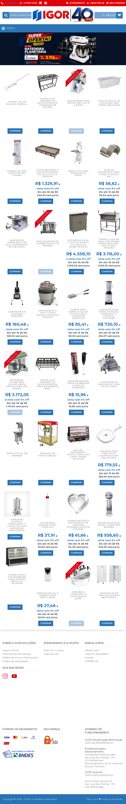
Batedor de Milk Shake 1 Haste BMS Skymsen (109, 524)
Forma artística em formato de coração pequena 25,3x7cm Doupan (78, 524)
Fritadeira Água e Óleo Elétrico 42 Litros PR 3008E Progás (78, 243)
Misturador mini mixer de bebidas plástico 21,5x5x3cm (78, 384)
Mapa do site (51, 653)
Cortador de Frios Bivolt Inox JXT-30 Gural (109, 384)
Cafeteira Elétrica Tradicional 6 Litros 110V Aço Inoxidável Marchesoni (17, 524)
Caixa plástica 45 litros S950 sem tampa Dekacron (109, 103)
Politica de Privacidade (15, 661)
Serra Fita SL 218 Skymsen (17, 454)
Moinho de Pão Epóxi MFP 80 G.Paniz (17, 173)
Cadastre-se (91, 660)
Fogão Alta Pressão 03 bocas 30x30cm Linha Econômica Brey (48, 384)
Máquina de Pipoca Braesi (48, 454)
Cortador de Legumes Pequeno (17, 314)
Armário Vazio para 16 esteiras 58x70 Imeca (109, 595)
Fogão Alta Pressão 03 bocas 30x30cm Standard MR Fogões (48, 103)
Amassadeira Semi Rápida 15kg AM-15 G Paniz (78, 103)
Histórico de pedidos (97, 653)
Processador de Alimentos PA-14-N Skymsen (47, 243)
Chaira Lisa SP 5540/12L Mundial (17, 102)
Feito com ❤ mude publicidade (104, 799)
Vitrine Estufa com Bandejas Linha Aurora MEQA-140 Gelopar (17, 579)
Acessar (89, 657)
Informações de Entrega (16, 653)
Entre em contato (54, 650)
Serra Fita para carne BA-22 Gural (78, 173)
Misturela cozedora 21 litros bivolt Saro (78, 595)
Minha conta (92, 650)
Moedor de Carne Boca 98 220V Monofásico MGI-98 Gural (17, 243)
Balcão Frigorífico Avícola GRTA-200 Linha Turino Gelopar (78, 454)
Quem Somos (10, 650)
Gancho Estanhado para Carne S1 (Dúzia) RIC (109, 173)
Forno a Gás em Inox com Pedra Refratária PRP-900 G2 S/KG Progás (109, 243)
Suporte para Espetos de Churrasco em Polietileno (109, 454)
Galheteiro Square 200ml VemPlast (48, 524)
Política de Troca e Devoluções (20, 657)
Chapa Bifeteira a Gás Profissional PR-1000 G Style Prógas (47, 173)
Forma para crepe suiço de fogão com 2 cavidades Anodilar (78, 314)
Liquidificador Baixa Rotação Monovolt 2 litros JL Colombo (109, 314)
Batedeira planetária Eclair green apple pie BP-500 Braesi (17, 384)
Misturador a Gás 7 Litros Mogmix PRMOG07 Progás (47, 313)
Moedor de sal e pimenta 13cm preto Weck (48, 595)
